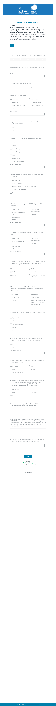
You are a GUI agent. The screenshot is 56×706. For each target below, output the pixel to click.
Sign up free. (35, 464)
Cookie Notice (29, 472)
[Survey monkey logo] (28, 463)
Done (28, 456)
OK (12, 45)
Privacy (25, 472)
